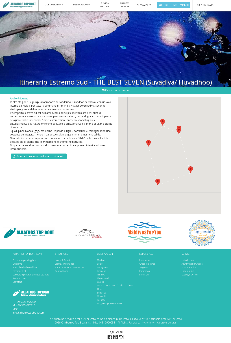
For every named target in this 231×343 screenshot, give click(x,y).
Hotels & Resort (62, 260)
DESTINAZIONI (80, 4)
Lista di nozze (188, 260)
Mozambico (102, 296)
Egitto (100, 263)
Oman (100, 289)
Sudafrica (101, 292)
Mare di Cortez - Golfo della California (115, 285)
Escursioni (144, 274)
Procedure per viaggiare (24, 260)
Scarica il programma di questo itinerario (40, 156)
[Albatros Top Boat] (19, 4)
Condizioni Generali (166, 322)
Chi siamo (17, 263)
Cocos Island (103, 278)
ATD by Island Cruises (192, 263)
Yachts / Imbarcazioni (65, 263)
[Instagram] (121, 338)
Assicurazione (19, 278)
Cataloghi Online (190, 274)
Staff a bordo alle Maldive (25, 267)
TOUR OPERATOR (52, 4)
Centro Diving (61, 271)
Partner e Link (19, 271)
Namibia (101, 274)
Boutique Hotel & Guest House (69, 267)
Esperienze (144, 260)
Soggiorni (143, 267)
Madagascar (102, 267)
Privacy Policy (148, 322)
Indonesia (101, 271)
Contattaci (17, 281)
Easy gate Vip (188, 271)
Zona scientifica (189, 267)
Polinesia (101, 299)
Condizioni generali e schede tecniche (31, 274)
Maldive (101, 260)
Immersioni (144, 271)
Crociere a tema (147, 263)
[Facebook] (110, 338)
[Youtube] (115, 338)
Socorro (100, 281)
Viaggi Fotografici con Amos (109, 303)
